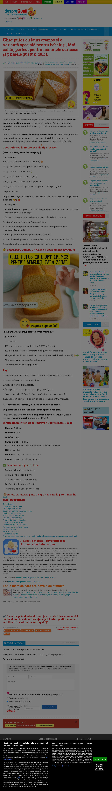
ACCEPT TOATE (100, 759)
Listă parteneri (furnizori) (60, 766)
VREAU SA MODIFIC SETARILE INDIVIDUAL (99, 767)
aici (19, 777)
